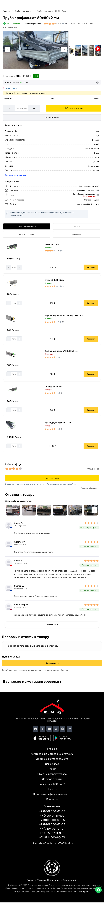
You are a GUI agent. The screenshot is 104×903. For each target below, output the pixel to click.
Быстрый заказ (52, 117)
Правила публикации (89, 488)
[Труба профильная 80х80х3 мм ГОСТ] (11, 322)
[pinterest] (35, 729)
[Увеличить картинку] (13, 510)
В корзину (91, 267)
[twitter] (42, 729)
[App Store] (41, 738)
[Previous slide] (7, 49)
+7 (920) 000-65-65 (52, 824)
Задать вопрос (52, 663)
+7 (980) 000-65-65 (52, 811)
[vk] (56, 729)
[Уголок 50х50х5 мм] (11, 286)
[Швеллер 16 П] (11, 251)
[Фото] (35, 50)
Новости (52, 789)
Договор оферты (52, 779)
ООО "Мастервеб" (81, 891)
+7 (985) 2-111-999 (52, 833)
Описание (76, 226)
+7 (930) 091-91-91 (52, 828)
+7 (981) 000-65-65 (52, 837)
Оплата (52, 769)
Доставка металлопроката (52, 758)
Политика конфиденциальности (52, 794)
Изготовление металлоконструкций (52, 753)
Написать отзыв (52, 478)
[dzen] (62, 729)
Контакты (52, 799)
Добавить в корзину (73, 108)
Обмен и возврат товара (52, 774)
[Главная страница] (52, 707)
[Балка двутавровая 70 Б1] (11, 429)
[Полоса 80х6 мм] (11, 393)
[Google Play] (62, 738)
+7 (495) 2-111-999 (52, 815)
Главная (52, 748)
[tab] (32, 65)
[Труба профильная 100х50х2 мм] (11, 357)
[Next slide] (64, 49)
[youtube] (49, 729)
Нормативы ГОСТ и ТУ (52, 784)
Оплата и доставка (26, 234)
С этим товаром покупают (27, 226)
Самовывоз (76, 234)
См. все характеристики (15, 175)
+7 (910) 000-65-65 (52, 820)
